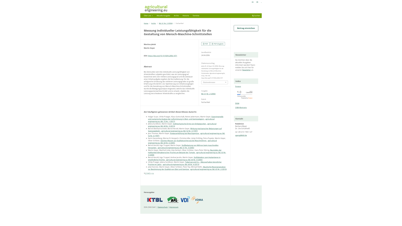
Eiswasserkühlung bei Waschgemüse (184, 133)
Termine (196, 15)
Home (146, 23)
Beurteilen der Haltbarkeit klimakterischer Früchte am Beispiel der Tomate (185, 151)
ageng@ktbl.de (241, 135)
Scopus (238, 86)
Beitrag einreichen (246, 28)
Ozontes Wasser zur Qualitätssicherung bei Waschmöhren (183, 140)
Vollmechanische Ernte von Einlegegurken (189, 124)
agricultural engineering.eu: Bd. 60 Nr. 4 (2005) (184, 160)
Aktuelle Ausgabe (163, 15)
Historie (186, 15)
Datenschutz (163, 207)
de (257, 2)
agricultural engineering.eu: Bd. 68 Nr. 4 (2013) (181, 164)
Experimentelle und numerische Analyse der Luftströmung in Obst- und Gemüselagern (185, 118)
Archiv (176, 15)
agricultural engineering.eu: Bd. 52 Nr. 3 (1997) (179, 131)
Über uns (148, 15)
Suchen (257, 15)
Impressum (173, 207)
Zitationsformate (209, 82)
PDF (206, 44)
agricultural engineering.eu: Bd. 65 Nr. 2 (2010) (208, 169)
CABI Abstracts (241, 107)
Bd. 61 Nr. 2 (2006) (166, 23)
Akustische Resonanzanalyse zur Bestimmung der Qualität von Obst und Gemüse (186, 168)
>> (153, 173)
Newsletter (246, 70)
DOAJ (237, 103)
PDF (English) (218, 44)
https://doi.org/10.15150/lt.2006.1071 (162, 56)
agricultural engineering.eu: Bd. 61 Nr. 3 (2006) (176, 148)
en (253, 2)
